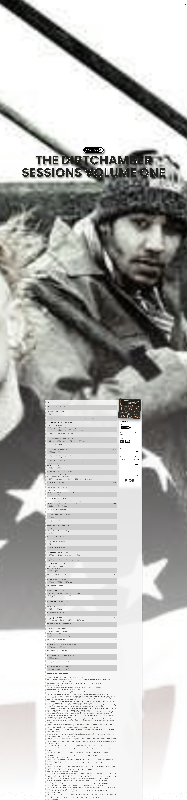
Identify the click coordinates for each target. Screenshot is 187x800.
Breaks (137, 462)
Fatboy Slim (53, 563)
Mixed (137, 451)
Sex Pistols (53, 558)
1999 (121, 435)
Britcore (137, 464)
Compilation (136, 449)
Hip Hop (122, 459)
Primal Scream (54, 585)
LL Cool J (52, 617)
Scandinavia (136, 435)
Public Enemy (53, 601)
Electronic (123, 457)
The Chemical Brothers (56, 422)
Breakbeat (136, 459)
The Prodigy (53, 466)
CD (121, 449)
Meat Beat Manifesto (55, 531)
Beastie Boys (53, 552)
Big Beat (137, 457)
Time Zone (53, 444)
